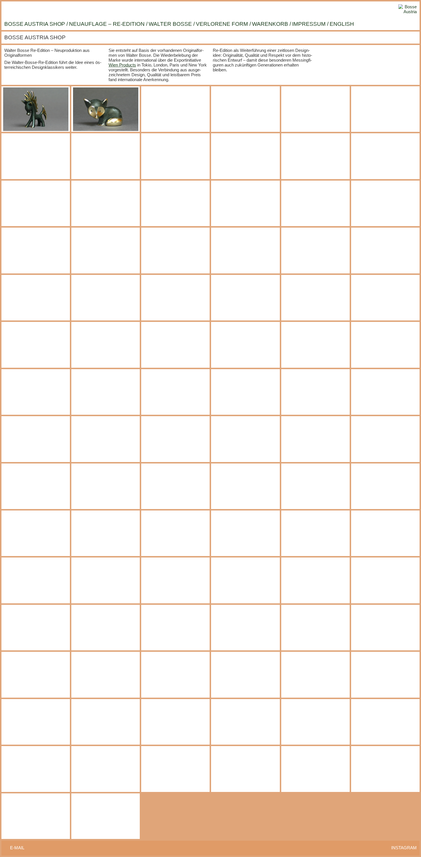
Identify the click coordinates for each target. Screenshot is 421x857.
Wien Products (122, 64)
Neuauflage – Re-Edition (107, 24)
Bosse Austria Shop (34, 24)
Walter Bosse (170, 24)
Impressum (309, 24)
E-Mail (17, 847)
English (342, 24)
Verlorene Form (222, 24)
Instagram (404, 847)
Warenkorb (270, 24)
